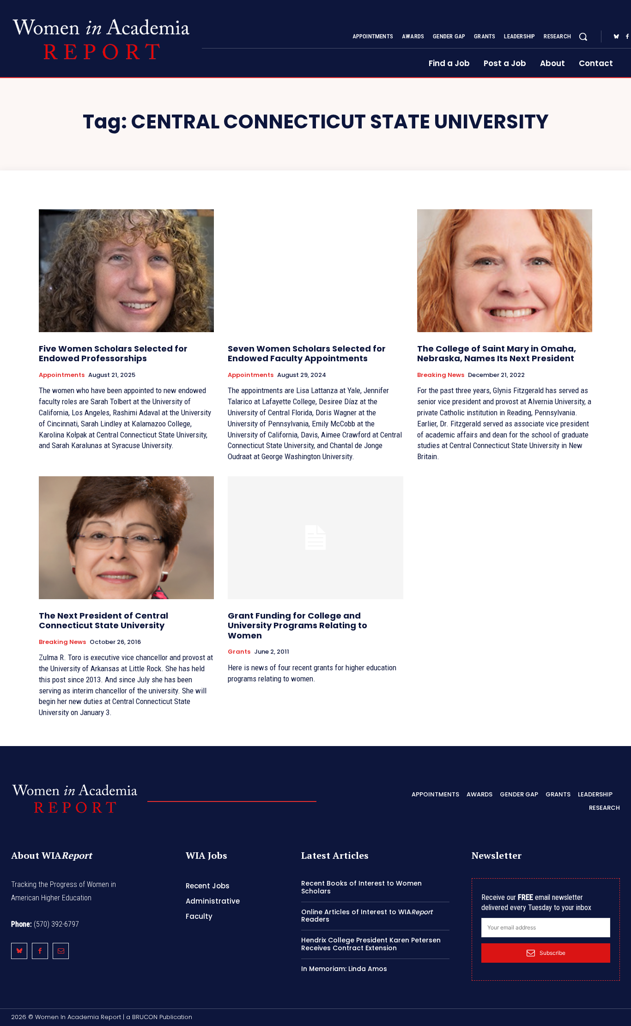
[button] (583, 36)
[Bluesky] (616, 36)
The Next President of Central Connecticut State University (103, 620)
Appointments (62, 375)
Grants (239, 652)
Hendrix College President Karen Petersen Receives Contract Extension (371, 944)
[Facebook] (40, 951)
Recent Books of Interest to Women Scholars (361, 887)
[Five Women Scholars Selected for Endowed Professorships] (126, 270)
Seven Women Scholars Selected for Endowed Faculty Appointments (307, 353)
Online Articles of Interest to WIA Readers (366, 915)
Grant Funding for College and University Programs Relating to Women (297, 625)
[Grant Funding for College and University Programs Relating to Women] (315, 537)
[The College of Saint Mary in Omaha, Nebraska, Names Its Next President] (504, 270)
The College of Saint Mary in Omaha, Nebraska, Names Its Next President (496, 353)
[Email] (61, 951)
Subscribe (552, 952)
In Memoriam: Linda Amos (344, 968)
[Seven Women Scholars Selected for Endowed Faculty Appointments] (315, 270)
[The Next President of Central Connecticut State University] (126, 537)
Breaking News (440, 375)
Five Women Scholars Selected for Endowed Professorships (113, 353)
